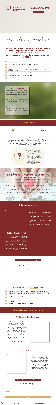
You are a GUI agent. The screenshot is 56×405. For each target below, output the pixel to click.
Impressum (16, 403)
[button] (38, 12)
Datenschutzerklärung (39, 403)
